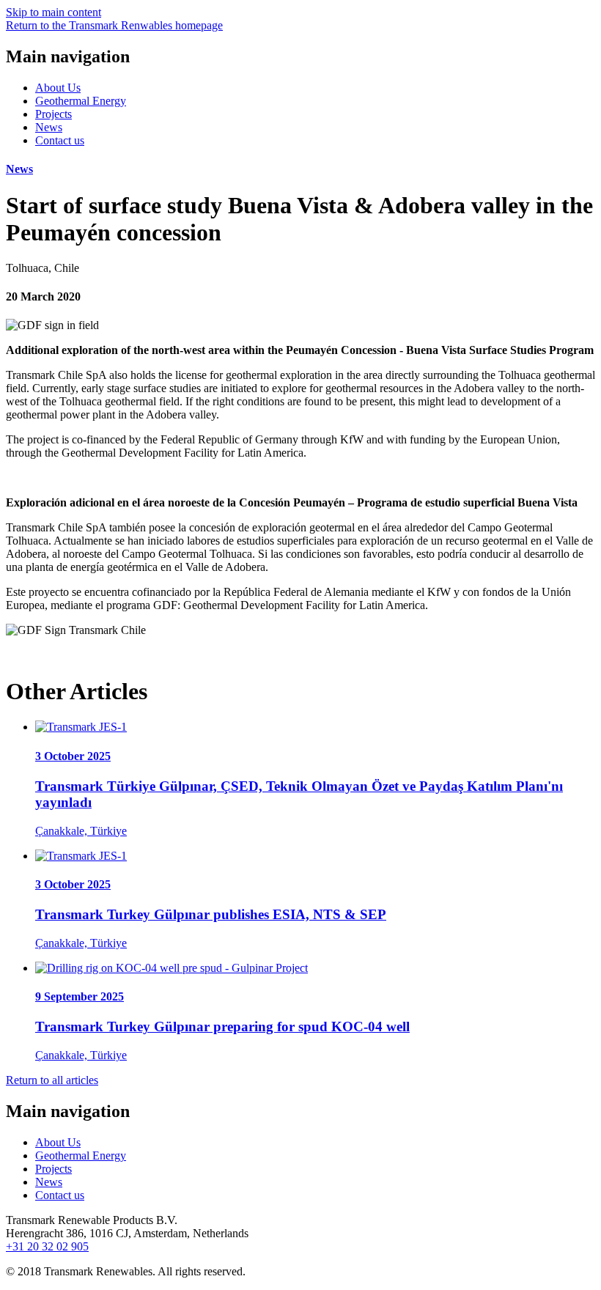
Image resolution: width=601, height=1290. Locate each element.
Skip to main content (53, 12)
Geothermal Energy (80, 101)
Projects (53, 114)
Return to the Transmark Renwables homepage (114, 25)
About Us (58, 87)
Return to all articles (52, 1080)
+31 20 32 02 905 (47, 1246)
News (48, 127)
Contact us (59, 140)
